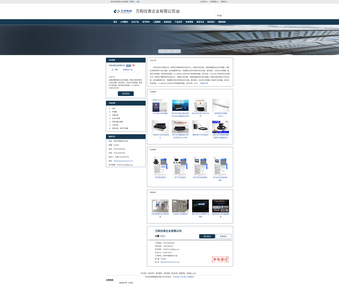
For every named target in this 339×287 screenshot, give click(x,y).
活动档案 (167, 273)
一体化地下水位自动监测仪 (160, 136)
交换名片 (223, 236)
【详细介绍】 (204, 83)
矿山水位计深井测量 (160, 113)
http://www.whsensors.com (123, 161)
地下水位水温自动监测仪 (220, 179)
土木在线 (203, 2)
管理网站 (182, 273)
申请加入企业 (191, 273)
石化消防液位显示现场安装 (160, 215)
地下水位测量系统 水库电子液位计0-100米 (180, 136)
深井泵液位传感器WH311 (220, 115)
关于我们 (143, 273)
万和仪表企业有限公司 (117, 65)
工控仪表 (115, 125)
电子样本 (146, 22)
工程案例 (156, 22)
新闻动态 (167, 22)
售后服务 (159, 273)
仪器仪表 (115, 115)
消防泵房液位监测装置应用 (220, 215)
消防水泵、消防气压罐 (120, 128)
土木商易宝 (190, 277)
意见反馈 (174, 273)
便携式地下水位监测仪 (200, 135)
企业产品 (135, 22)
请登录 (132, 2)
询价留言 (126, 94)
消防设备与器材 (117, 122)
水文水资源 (116, 118)
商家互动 (200, 22)
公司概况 (124, 22)
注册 (138, 2)
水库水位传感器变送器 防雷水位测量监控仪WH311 (221, 136)
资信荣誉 (189, 22)
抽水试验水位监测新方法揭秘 (200, 215)
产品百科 (178, 22)
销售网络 (222, 22)
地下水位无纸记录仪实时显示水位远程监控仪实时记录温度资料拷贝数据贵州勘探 (180, 115)
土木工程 (182, 277)
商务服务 (213, 2)
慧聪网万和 (123, 283)
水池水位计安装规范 (180, 214)
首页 (115, 22)
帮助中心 (224, 2)
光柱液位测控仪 (160, 177)
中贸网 (130, 283)
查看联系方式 (128, 70)
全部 (113, 108)
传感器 (114, 112)
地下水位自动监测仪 (200, 177)
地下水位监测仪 (180, 177)
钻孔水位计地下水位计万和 (200, 115)
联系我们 (211, 22)
